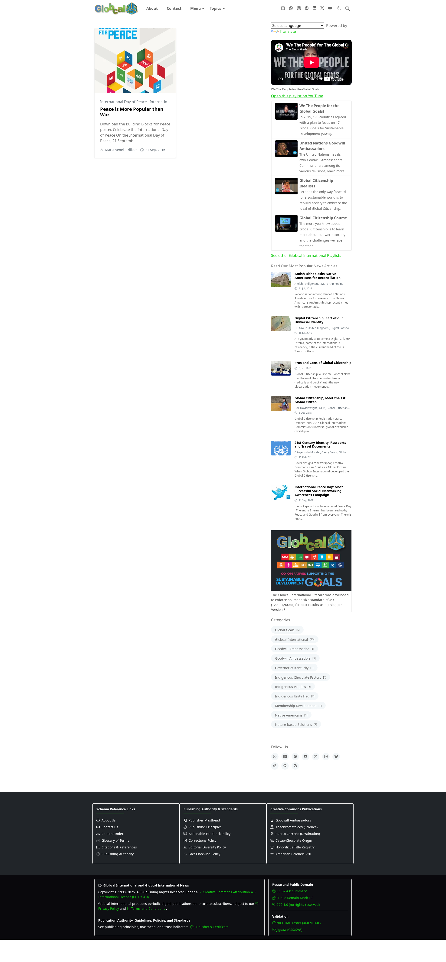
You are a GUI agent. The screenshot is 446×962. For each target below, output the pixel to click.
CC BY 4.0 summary (291, 891)
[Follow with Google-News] (283, 8)
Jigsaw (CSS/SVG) (289, 929)
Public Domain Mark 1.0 (294, 898)
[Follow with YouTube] (330, 8)
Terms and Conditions (148, 908)
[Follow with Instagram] (299, 8)
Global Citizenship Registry (344, 408)
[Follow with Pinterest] (306, 8)
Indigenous (312, 284)
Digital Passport (341, 328)
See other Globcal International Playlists (306, 255)
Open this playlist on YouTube (297, 95)
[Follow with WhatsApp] (291, 8)
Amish (299, 284)
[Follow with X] (322, 8)
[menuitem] (152, 8)
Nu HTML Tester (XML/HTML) (298, 923)
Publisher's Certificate (211, 927)
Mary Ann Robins (332, 284)
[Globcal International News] (116, 8)
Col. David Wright (306, 408)
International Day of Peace (124, 101)
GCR (322, 408)
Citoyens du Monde (307, 452)
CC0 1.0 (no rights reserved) (298, 904)
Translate (288, 31)
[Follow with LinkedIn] (314, 8)
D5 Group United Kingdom (312, 328)
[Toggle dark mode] (339, 8)
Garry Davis (329, 452)
